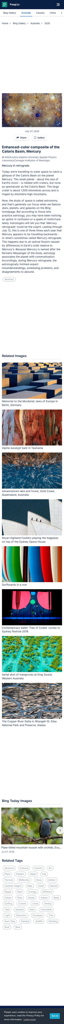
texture (9, 879)
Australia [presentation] (26, 12)
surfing (8, 903)
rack (56, 897)
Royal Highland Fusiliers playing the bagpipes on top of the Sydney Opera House (30, 539)
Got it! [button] (55, 1016)
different (47, 891)
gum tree (10, 921)
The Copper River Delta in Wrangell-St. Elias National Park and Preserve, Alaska (29, 723)
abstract (9, 279)
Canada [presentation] (40, 12)
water (33, 874)
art (50, 868)
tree (51, 915)
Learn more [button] (30, 1019)
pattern (20, 874)
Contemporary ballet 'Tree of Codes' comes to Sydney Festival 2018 (31, 629)
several (19, 909)
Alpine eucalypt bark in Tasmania (22, 448)
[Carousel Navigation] (32, 832)
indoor (44, 897)
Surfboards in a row (14, 584)
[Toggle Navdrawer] (58, 4)
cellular (51, 879)
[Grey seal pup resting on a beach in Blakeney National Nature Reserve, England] (59, 110)
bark (17, 927)
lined (35, 903)
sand (41, 885)
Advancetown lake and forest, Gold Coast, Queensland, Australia (28, 492)
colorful (38, 868)
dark (32, 909)
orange (32, 891)
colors (8, 897)
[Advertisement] (32, 60)
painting (53, 921)
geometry (21, 915)
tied (7, 909)
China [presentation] (53, 12)
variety (48, 903)
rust (7, 927)
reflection (24, 879)
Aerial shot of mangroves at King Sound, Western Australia (27, 676)
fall (44, 874)
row (19, 897)
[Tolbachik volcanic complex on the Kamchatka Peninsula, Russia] (5, 110)
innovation (46, 909)
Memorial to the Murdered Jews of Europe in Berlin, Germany (30, 403)
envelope (38, 915)
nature (53, 885)
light (7, 915)
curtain (22, 903)
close (39, 879)
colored (24, 868)
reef (19, 891)
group (31, 897)
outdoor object (13, 885)
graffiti (39, 921)
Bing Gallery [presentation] (9, 12)
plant (7, 874)
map (29, 885)
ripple (8, 891)
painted (25, 921)
